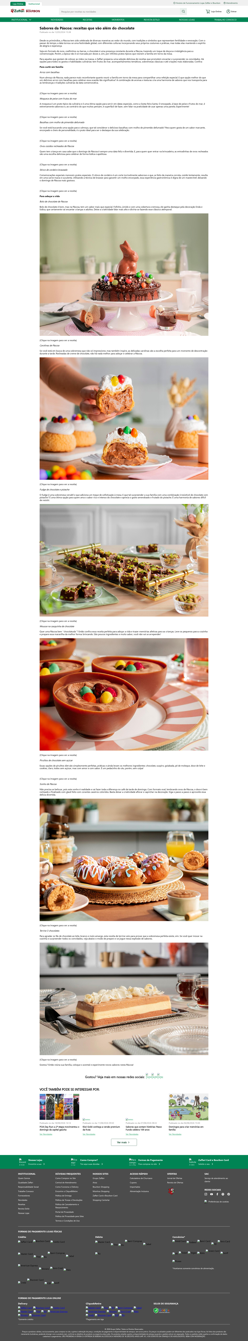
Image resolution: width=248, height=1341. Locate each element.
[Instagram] (206, 1194)
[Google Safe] (162, 1311)
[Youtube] (211, 1194)
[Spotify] (223, 1194)
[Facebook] (217, 1194)
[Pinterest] (228, 1194)
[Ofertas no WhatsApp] (171, 1194)
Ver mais (122, 1142)
